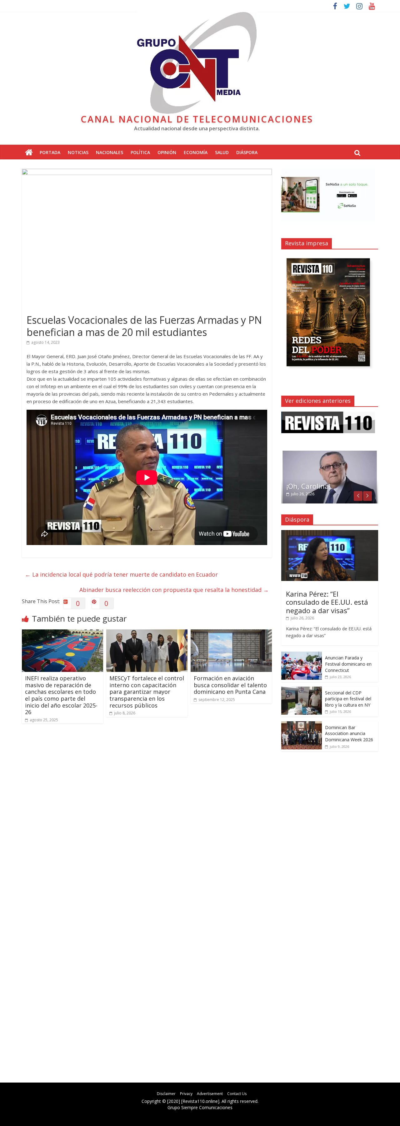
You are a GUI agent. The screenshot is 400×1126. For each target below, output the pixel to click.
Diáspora (247, 152)
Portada (50, 152)
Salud (222, 152)
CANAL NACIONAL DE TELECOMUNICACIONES (197, 119)
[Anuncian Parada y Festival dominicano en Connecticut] (301, 655)
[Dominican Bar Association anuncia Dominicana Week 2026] (301, 725)
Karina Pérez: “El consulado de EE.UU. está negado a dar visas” (327, 602)
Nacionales (109, 152)
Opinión (167, 152)
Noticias (78, 152)
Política (140, 152)
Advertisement (210, 1093)
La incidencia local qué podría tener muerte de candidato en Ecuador (121, 574)
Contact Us (237, 1093)
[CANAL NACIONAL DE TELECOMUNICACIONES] (29, 152)
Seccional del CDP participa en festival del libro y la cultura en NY (348, 699)
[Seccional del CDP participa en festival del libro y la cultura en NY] (301, 690)
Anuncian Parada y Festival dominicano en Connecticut (348, 664)
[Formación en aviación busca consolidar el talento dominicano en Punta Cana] (231, 633)
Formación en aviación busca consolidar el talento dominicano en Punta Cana (230, 684)
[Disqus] (147, 817)
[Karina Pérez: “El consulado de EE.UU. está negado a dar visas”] (329, 533)
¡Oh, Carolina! (308, 486)
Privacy (186, 1093)
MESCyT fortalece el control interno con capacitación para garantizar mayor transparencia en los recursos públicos (146, 691)
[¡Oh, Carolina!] (329, 453)
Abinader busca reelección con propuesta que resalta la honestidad (174, 589)
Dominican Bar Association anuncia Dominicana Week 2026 (349, 733)
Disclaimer (166, 1093)
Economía (196, 152)
